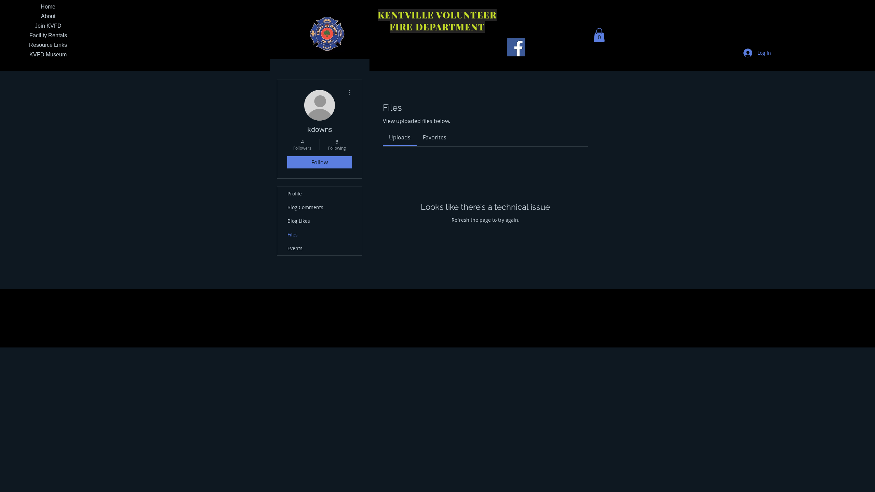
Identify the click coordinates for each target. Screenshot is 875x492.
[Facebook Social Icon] (516, 47)
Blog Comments (305, 207)
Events (294, 248)
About (48, 16)
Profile (294, 193)
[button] (599, 35)
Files (292, 234)
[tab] (400, 137)
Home (48, 7)
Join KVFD (48, 26)
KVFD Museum (48, 54)
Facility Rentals (48, 35)
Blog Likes (298, 221)
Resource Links (48, 45)
